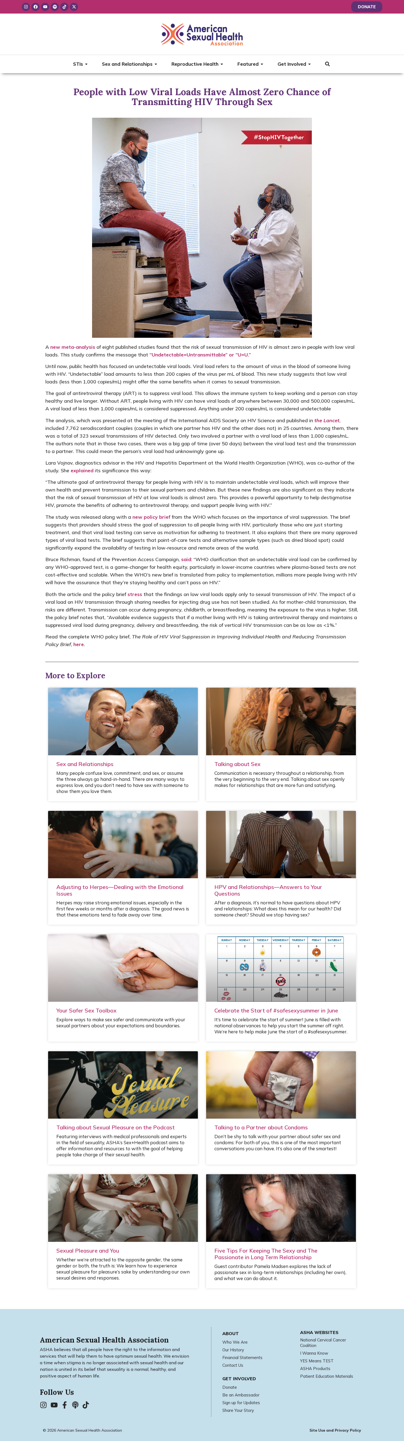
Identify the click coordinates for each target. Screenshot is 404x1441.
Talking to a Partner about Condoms (261, 1127)
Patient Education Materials (326, 1376)
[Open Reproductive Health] (222, 64)
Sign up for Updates (241, 1402)
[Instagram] (26, 7)
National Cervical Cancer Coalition (323, 1342)
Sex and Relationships (85, 764)
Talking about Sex (237, 764)
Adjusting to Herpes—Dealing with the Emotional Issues (120, 890)
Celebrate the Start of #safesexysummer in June (276, 1010)
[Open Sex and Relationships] (156, 64)
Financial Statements (242, 1357)
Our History (233, 1349)
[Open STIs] (86, 64)
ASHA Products (315, 1368)
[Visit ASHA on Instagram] (45, 1405)
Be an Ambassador (240, 1395)
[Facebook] (35, 7)
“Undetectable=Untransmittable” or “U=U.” (200, 355)
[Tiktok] (64, 7)
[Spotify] (55, 7)
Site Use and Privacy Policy (335, 1430)
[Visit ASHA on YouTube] (56, 1405)
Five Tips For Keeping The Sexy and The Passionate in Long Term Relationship (265, 1254)
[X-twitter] (74, 7)
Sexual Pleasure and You (87, 1250)
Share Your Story (238, 1410)
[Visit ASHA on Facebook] (66, 1405)
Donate (229, 1387)
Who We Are (235, 1342)
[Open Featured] (262, 64)
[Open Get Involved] (309, 64)
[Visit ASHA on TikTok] (87, 1405)
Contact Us (232, 1365)
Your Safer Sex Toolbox (86, 1010)
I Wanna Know (314, 1353)
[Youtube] (45, 7)
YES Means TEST (317, 1360)
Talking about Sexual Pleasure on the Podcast (115, 1127)
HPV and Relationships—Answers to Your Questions (268, 890)
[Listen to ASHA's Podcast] (77, 1405)
